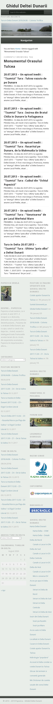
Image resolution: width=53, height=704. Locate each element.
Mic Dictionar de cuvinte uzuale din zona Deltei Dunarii (40, 684)
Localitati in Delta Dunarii (40, 639)
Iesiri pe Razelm (39, 621)
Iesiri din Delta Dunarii (39, 616)
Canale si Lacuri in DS (41, 553)
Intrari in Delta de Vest (42, 612)
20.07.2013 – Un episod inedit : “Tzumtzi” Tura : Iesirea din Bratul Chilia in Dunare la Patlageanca (25, 112)
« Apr (3, 590)
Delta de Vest (35, 567)
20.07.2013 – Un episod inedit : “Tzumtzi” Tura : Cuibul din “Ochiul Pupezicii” (26, 180)
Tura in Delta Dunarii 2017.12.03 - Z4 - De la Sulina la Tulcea (39, 336)
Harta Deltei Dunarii (38, 526)
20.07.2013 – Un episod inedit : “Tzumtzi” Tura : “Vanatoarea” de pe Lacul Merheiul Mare (25, 214)
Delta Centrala (36, 558)
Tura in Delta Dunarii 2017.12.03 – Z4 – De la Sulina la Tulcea (13, 388)
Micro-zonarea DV (40, 576)
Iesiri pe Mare (39, 625)
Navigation (26, 40)
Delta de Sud (35, 549)
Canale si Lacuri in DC (42, 562)
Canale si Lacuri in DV (41, 572)
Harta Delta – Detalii (41, 535)
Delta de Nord (36, 540)
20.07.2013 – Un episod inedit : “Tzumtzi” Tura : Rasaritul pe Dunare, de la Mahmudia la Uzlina (25, 146)
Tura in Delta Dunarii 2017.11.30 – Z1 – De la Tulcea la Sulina (13, 438)
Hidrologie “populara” (39, 657)
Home (17, 49)
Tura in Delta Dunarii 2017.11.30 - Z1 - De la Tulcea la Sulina (39, 354)
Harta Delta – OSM (40, 531)
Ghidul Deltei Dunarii (26, 6)
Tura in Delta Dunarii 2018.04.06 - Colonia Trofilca (38, 322)
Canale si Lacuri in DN (42, 544)
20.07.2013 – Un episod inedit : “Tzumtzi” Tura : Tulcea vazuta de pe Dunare (25, 78)
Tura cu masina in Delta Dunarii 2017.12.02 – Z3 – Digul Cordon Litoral (11, 402)
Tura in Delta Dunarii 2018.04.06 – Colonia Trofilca (22, 20)
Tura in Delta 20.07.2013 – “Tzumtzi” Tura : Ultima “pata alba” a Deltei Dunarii (26, 248)
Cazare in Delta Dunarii (39, 644)
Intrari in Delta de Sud (42, 598)
